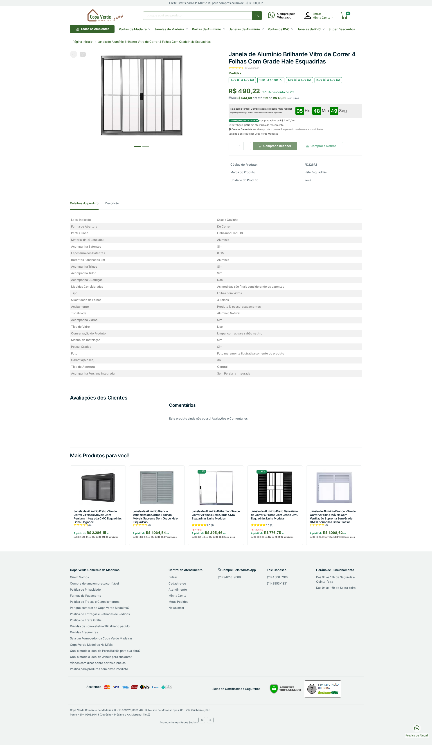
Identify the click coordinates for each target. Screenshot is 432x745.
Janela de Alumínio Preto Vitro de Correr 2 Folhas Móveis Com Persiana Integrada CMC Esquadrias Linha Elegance (98, 516)
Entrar (173, 577)
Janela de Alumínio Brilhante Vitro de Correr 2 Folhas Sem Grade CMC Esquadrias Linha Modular (216, 514)
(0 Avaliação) (252, 68)
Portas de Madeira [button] (133, 29)
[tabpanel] (216, 297)
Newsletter (176, 608)
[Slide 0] (137, 146)
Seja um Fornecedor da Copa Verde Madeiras (101, 638)
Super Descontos (341, 29)
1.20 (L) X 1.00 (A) (271, 79)
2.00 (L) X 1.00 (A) (328, 79)
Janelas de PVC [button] (309, 29)
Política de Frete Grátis (85, 620)
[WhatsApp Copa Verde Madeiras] (417, 727)
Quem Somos (79, 577)
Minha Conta (177, 595)
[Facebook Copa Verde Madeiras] (201, 720)
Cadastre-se (177, 583)
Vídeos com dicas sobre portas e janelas (98, 663)
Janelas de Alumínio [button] (244, 29)
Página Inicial (81, 41)
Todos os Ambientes (94, 29)
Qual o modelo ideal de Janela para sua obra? (101, 657)
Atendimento (178, 589)
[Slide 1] (145, 146)
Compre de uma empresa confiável (94, 583)
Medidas (235, 73)
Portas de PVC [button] (278, 29)
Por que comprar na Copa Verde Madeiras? (99, 608)
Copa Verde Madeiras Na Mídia (91, 644)
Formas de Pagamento (85, 595)
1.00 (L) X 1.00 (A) (242, 79)
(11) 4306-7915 (277, 577)
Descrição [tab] (112, 203)
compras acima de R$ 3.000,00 (263, 120)
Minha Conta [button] (321, 17)
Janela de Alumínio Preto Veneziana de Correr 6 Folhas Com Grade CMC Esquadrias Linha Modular (275, 514)
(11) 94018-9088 (229, 577)
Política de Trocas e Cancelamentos (94, 601)
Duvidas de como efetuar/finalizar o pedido (100, 626)
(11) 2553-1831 (277, 583)
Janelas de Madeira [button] (169, 29)
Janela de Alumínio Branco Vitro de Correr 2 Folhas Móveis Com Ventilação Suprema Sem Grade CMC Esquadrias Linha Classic (333, 516)
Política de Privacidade (85, 589)
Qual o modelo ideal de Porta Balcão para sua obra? (105, 650)
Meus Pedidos (178, 601)
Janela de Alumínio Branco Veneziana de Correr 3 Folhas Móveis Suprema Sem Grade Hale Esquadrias (155, 516)
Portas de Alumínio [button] (206, 29)
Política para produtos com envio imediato (99, 669)
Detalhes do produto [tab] (84, 203)
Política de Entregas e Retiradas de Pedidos (100, 614)
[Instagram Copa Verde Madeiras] (210, 720)
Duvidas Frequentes (84, 632)
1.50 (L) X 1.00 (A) (299, 79)
